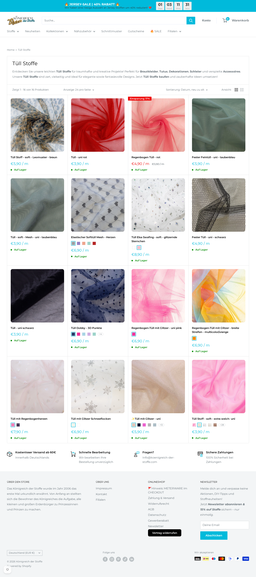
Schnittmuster (111, 31)
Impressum (104, 488)
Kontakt (101, 494)
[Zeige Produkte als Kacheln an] (236, 89)
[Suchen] (191, 20)
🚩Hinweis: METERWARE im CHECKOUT (167, 490)
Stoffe (11, 31)
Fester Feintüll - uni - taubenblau (213, 157)
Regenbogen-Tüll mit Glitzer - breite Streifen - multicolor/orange (215, 330)
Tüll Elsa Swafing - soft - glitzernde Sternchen (154, 239)
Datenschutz (157, 515)
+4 (100, 334)
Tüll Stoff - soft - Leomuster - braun (34, 157)
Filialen (172, 31)
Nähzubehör (82, 31)
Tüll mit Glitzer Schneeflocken (91, 418)
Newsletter (156, 526)
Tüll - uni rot (79, 157)
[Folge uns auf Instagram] (111, 559)
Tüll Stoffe (24, 49)
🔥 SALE (156, 31)
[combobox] (114, 20)
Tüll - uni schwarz (22, 328)
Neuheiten (32, 31)
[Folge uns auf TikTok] (125, 559)
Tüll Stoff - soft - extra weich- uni (213, 418)
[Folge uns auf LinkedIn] (131, 559)
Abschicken (213, 535)
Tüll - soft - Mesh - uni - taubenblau (34, 237)
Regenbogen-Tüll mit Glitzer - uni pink (156, 328)
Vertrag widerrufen (164, 532)
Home (10, 49)
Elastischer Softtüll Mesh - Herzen (93, 237)
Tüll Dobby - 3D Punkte (86, 328)
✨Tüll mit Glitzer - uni (146, 418)
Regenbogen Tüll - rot (145, 157)
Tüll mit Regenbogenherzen (29, 418)
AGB (151, 509)
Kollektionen (55, 31)
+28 (222, 425)
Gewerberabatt (158, 520)
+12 (161, 425)
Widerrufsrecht (158, 503)
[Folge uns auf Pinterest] (118, 559)
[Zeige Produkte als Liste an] (242, 89)
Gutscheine (136, 31)
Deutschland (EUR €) (22, 552)
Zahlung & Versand (161, 498)
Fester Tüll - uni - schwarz (209, 237)
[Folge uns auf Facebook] (105, 559)
